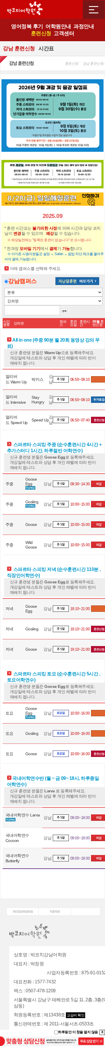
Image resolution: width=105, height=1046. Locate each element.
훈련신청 (41, 33)
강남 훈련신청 (19, 48)
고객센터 (64, 33)
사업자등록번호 (62, 972)
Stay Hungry (38, 399)
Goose (31, 524)
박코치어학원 (24, 9)
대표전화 (23, 981)
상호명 (20, 954)
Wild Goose (31, 544)
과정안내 (84, 26)
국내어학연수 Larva (23, 815)
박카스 (37, 379)
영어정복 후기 (27, 26)
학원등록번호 (27, 1014)
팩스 (18, 990)
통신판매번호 (27, 1023)
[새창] (22, 910)
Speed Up (40, 420)
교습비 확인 (75, 1015)
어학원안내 (58, 26)
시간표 (46, 48)
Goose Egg (31, 481)
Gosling (31, 501)
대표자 (20, 963)
